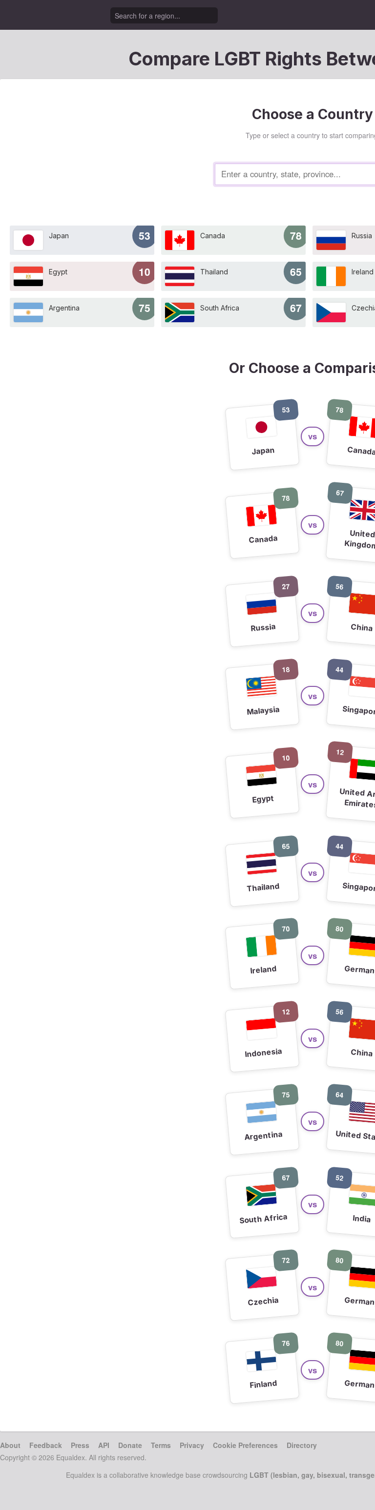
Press (80, 1445)
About (10, 1445)
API (103, 1445)
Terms (161, 1445)
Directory (302, 1445)
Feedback (45, 1445)
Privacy (192, 1445)
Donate (130, 1445)
